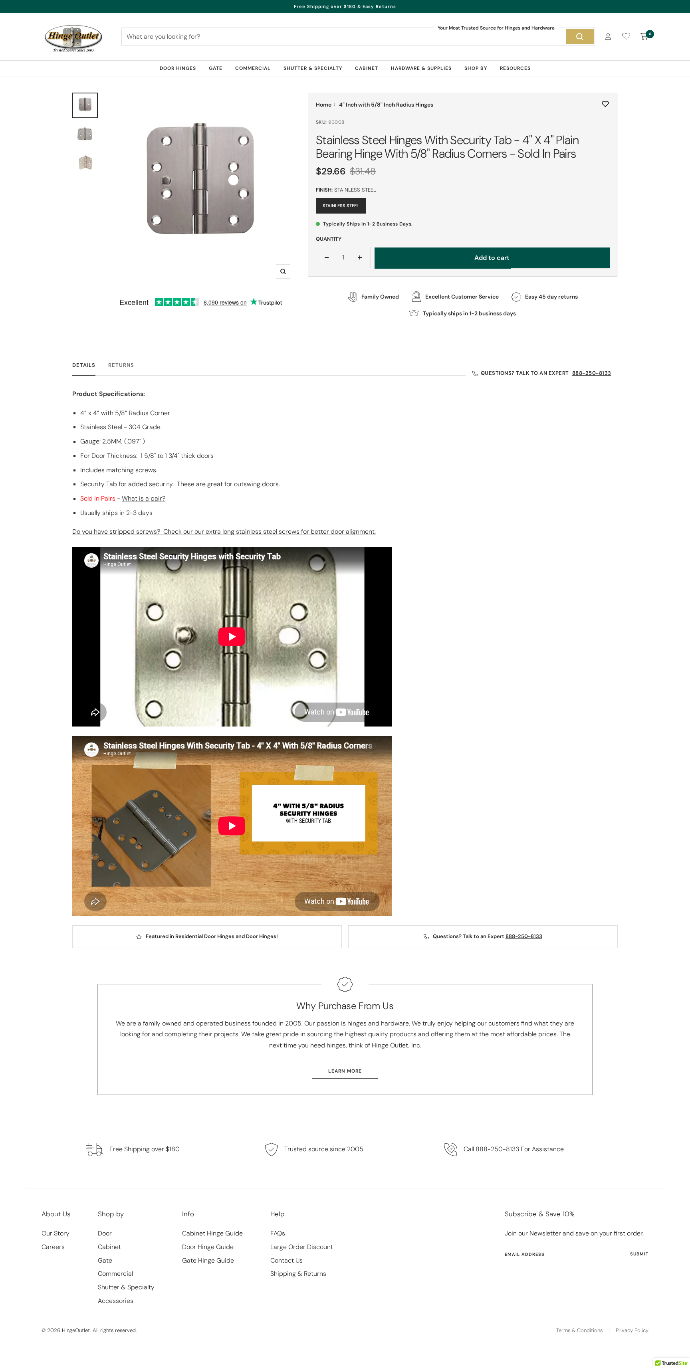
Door (105, 1233)
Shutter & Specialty (313, 68)
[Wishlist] (626, 37)
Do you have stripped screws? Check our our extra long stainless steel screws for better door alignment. (224, 531)
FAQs (277, 1233)
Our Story (55, 1233)
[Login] (608, 36)
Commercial (253, 68)
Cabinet (366, 68)
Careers (53, 1247)
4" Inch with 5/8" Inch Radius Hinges (386, 104)
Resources (515, 68)
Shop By (475, 68)
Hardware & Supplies (421, 68)
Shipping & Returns (298, 1273)
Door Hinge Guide (208, 1247)
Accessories (115, 1301)
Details (83, 365)
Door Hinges (178, 68)
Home (323, 104)
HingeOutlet (76, 1330)
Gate (215, 68)
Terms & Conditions (579, 1330)
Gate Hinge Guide (208, 1260)
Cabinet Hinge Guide (212, 1233)
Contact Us (286, 1260)
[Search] (580, 36)
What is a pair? (143, 498)
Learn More (345, 1071)
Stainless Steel (341, 205)
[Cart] (644, 36)
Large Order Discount (301, 1247)
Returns (121, 365)
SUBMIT (639, 1254)
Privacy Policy (632, 1330)
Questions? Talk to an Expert (546, 373)
